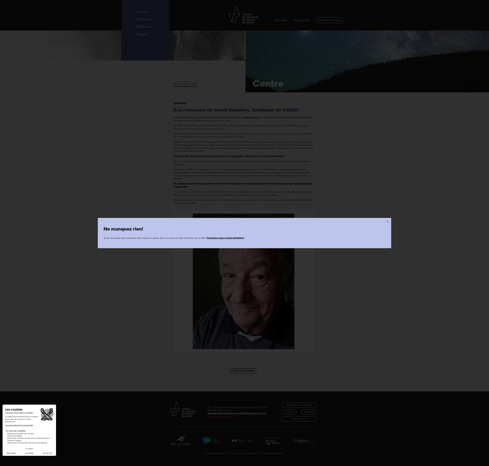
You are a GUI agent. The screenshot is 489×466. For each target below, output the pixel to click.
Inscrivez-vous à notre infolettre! (225, 238)
